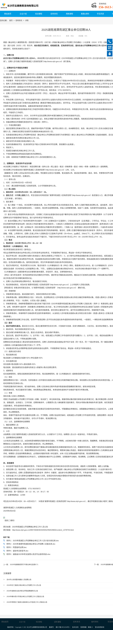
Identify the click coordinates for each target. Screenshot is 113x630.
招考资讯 (19, 20)
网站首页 (4, 622)
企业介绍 (22, 622)
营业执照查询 (99, 627)
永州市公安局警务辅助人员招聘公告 (19, 579)
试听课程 (57, 622)
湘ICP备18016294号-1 (63, 627)
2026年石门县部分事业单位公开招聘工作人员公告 (24, 585)
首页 (11, 20)
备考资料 (94, 622)
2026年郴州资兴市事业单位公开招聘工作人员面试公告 (25, 596)
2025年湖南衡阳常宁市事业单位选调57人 (24, 564)
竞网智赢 (83, 627)
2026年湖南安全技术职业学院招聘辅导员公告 (22, 591)
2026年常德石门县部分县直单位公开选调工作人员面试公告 (27, 602)
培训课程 (39, 622)
